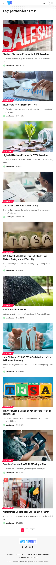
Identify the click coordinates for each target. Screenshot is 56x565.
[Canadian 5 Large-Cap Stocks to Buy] (28, 187)
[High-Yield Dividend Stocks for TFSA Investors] (28, 136)
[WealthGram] (10, 2)
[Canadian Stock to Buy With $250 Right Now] (28, 445)
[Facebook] (22, 547)
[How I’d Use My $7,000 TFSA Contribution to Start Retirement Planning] (28, 338)
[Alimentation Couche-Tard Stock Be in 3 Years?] (28, 493)
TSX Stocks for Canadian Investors (20, 104)
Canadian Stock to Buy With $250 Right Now (24, 464)
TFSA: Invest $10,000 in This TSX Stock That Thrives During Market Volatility (25, 257)
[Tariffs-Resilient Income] (28, 291)
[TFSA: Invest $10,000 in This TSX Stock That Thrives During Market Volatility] (28, 237)
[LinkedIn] (33, 547)
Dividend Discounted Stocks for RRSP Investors (26, 54)
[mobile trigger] (5, 2)
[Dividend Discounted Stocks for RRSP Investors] (28, 35)
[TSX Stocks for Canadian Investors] (28, 86)
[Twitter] (26, 547)
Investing (8, 50)
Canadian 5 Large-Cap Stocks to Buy (20, 205)
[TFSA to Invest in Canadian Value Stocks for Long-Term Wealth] (28, 392)
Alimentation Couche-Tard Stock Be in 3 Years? (26, 511)
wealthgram (10, 65)
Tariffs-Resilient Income (14, 309)
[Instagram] (29, 547)
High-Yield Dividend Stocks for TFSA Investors (25, 155)
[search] (44, 3)
